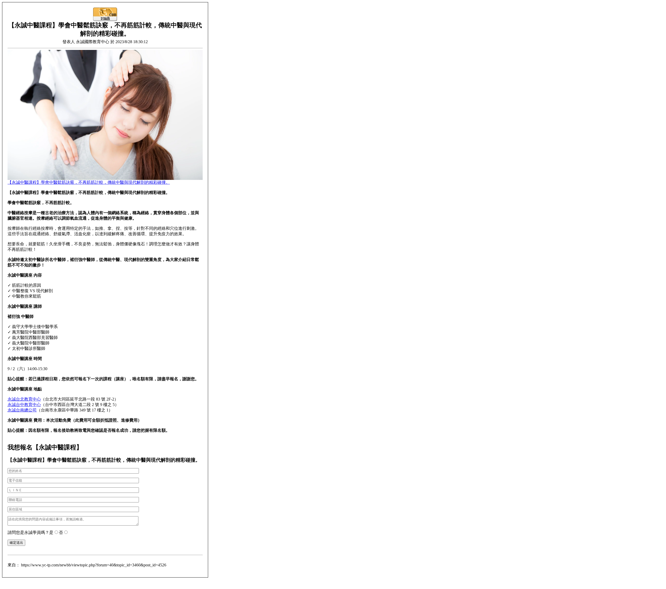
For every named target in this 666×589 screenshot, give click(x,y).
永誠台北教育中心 (24, 399)
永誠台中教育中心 (24, 404)
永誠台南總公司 (22, 410)
